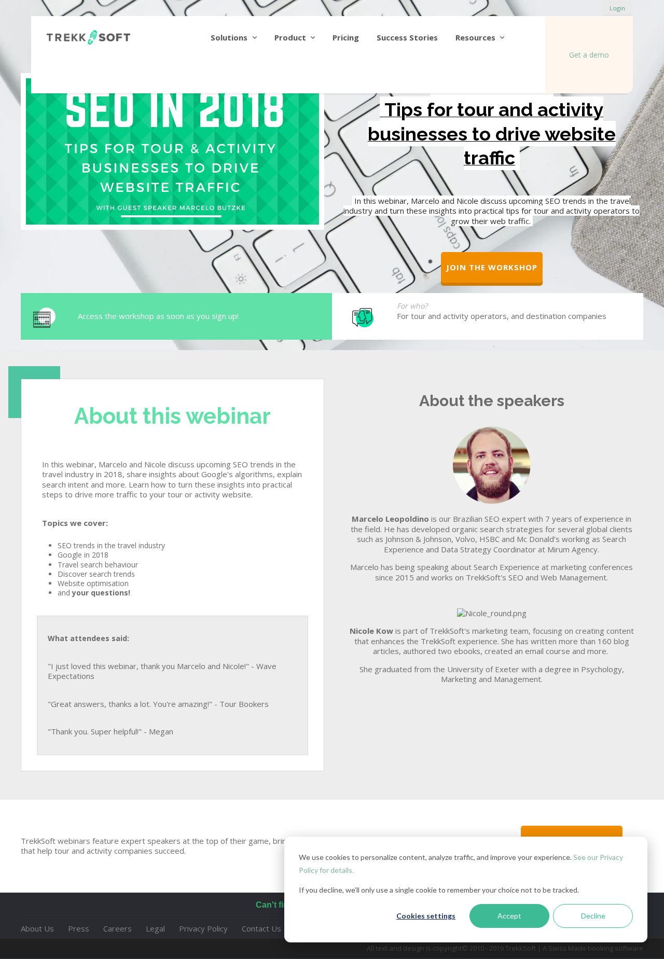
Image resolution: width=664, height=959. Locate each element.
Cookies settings (425, 915)
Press (78, 928)
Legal (155, 928)
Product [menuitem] (290, 37)
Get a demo (589, 55)
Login (617, 8)
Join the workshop (491, 267)
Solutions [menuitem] (229, 37)
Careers (117, 928)
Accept (509, 915)
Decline (593, 915)
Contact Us (261, 928)
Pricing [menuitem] (346, 37)
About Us (37, 928)
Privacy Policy (203, 928)
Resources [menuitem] (475, 37)
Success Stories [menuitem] (407, 37)
